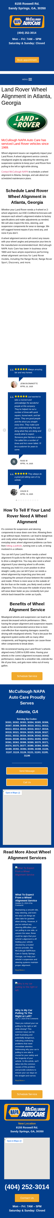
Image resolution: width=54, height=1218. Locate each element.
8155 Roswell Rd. (27, 3)
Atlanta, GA (27, 711)
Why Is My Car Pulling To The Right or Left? (23, 1013)
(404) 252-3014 (26, 32)
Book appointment (27, 59)
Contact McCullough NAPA (14, 172)
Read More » (20, 970)
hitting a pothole (14, 546)
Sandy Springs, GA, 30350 (27, 8)
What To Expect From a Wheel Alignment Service (26, 897)
